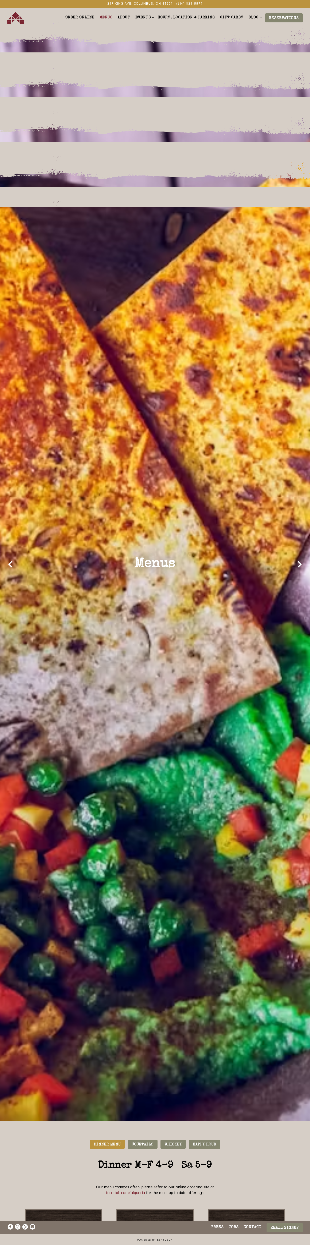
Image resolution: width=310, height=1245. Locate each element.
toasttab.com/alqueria (125, 1199)
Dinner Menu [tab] (107, 1152)
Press (217, 1227)
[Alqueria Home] (15, 17)
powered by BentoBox (155, 1239)
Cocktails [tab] (143, 1152)
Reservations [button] (284, 18)
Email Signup (285, 1228)
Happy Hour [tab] (204, 1152)
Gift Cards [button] (231, 17)
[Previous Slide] (10, 568)
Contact (252, 1227)
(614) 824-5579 (189, 3)
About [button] (124, 17)
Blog (254, 17)
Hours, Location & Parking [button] (186, 17)
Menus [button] (106, 17)
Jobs (234, 1227)
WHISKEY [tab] (173, 1152)
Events (144, 17)
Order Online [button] (79, 17)
